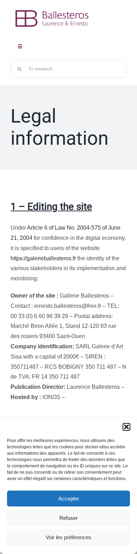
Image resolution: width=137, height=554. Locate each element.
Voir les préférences (68, 537)
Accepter (68, 499)
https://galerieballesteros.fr (43, 258)
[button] (126, 426)
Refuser (68, 518)
